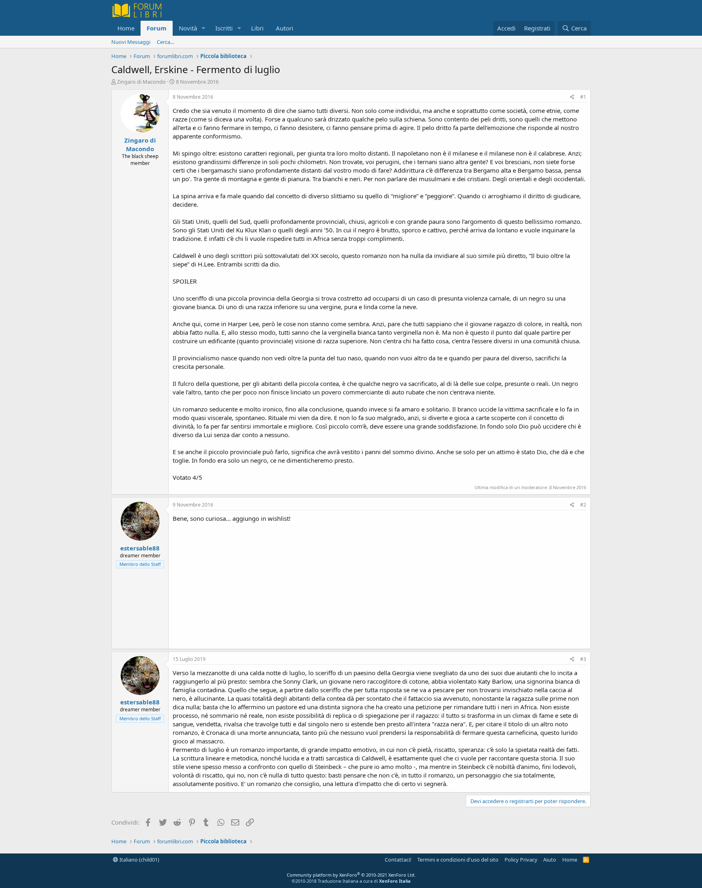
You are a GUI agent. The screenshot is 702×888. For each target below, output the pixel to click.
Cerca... (165, 41)
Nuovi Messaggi (130, 41)
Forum (157, 28)
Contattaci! (398, 859)
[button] (203, 28)
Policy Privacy (521, 859)
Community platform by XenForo (351, 875)
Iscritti (224, 28)
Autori (284, 28)
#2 (583, 504)
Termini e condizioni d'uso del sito (457, 859)
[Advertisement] (379, 584)
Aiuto (549, 859)
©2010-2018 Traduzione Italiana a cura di (351, 881)
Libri (257, 28)
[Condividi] (572, 97)
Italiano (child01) (138, 859)
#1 (583, 96)
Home (125, 28)
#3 (583, 659)
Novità (188, 28)
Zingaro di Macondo (141, 81)
